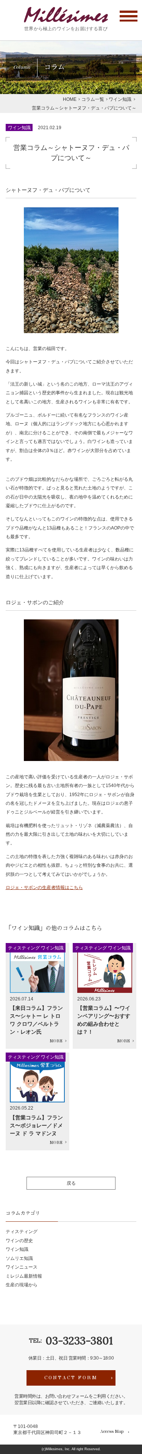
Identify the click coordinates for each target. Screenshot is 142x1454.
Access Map (111, 1431)
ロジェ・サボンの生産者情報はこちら (44, 887)
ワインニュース (21, 1266)
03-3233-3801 (79, 1340)
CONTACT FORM (71, 1378)
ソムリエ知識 (19, 1258)
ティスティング (21, 1231)
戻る (71, 1183)
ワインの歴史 (19, 1240)
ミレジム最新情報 (24, 1275)
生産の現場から (21, 1284)
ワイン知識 (19, 127)
